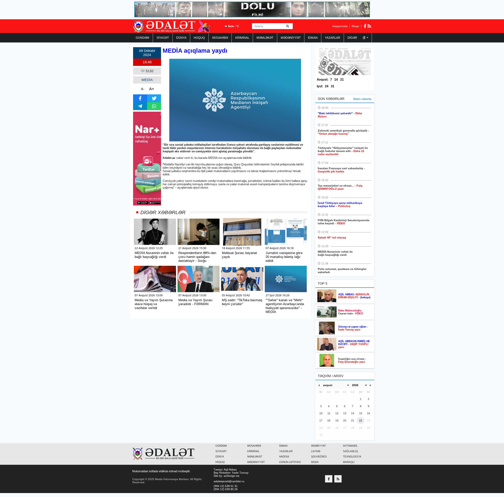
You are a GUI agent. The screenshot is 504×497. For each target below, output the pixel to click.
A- (142, 89)
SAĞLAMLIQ (350, 451)
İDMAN (313, 37)
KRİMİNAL (242, 37)
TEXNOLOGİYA (352, 456)
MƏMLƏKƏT (265, 37)
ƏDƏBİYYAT (318, 445)
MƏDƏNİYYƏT (291, 37)
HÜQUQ (199, 37)
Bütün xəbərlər (362, 98)
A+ (151, 89)
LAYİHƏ (315, 451)
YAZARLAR (332, 37)
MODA (315, 462)
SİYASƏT (163, 37)
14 (336, 79)
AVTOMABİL (350, 445)
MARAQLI (349, 462)
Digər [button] (352, 37)
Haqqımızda (339, 26)
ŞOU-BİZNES (319, 456)
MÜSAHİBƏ (220, 37)
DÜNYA (181, 37)
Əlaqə (355, 26)
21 (342, 79)
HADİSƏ (284, 456)
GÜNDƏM (142, 37)
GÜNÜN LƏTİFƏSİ (290, 462)
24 (326, 86)
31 (332, 86)
